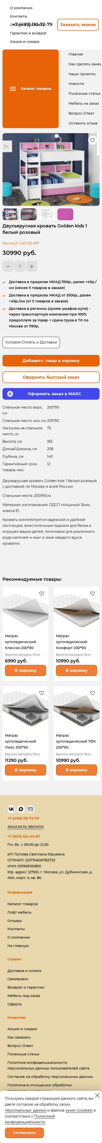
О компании (18, 937)
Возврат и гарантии (25, 987)
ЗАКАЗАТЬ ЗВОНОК (25, 827)
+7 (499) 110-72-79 (23, 818)
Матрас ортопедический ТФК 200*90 (76, 741)
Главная (76, 54)
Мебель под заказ (23, 996)
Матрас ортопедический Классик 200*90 (20, 642)
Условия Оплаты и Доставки (31, 342)
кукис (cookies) (79, 1110)
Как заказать (18, 1037)
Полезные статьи (85, 93)
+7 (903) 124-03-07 (23, 836)
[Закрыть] (97, 1095)
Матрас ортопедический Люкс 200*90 (20, 741)
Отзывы (14, 921)
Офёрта (14, 1004)
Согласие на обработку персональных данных (50, 1076)
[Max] (21, 809)
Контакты (16, 929)
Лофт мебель (19, 912)
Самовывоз (17, 979)
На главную (18, 946)
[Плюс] (31, 266)
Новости (76, 83)
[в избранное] (92, 140)
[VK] (11, 809)
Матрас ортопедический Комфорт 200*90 (71, 642)
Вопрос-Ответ (81, 113)
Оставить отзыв (83, 123)
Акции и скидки (22, 1029)
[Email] (30, 809)
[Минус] (8, 266)
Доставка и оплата (24, 971)
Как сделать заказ (85, 64)
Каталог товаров (22, 904)
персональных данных (25, 1110)
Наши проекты (82, 74)
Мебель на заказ (84, 103)
